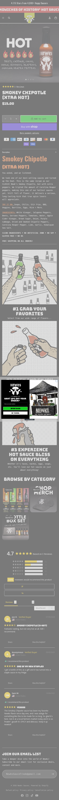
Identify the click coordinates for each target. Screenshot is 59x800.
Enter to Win (15, 408)
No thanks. (15, 413)
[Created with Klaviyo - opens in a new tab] (29, 419)
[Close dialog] (57, 381)
